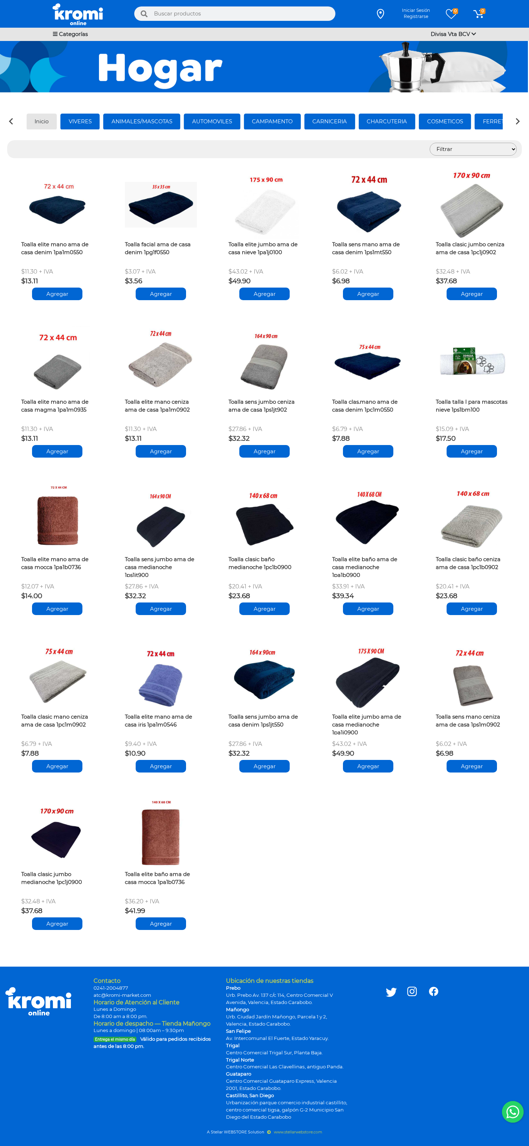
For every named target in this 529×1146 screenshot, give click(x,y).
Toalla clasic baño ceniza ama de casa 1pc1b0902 (468, 563)
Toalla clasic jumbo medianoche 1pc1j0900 (51, 878)
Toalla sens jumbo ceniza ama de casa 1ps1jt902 (262, 406)
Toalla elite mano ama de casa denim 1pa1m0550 (55, 248)
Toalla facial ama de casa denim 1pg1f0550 (158, 248)
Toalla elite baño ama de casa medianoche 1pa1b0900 (364, 566)
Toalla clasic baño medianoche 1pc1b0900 (260, 563)
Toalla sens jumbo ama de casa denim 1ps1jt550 (263, 721)
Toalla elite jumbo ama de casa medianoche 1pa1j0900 (366, 724)
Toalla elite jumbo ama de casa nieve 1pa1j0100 (263, 248)
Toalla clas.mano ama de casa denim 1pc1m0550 (365, 406)
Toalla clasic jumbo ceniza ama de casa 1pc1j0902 (470, 248)
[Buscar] (144, 13)
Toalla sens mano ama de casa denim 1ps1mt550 (366, 248)
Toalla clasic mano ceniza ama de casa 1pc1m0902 (54, 721)
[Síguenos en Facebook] (433, 1048)
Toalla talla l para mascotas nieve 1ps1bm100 (471, 406)
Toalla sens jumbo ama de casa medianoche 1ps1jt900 (159, 566)
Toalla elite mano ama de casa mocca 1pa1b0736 (55, 563)
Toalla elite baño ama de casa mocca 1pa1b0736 (157, 878)
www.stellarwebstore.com (297, 1132)
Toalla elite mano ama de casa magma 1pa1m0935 (55, 406)
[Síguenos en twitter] (391, 1048)
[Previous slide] (11, 121)
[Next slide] (517, 121)
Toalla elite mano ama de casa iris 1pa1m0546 (158, 721)
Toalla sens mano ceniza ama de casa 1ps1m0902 (468, 721)
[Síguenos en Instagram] (412, 1048)
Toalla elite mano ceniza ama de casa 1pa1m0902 (157, 406)
